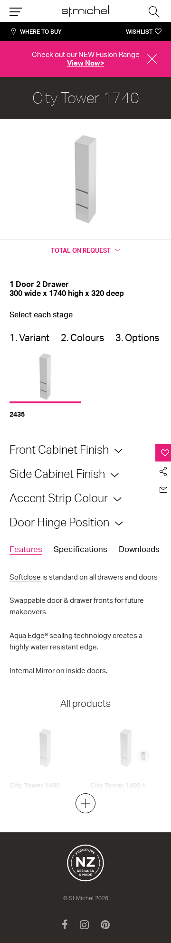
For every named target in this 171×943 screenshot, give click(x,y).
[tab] (26, 549)
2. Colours (82, 337)
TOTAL (81, 250)
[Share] (163, 471)
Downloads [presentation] (139, 549)
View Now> (85, 62)
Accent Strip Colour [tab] (59, 498)
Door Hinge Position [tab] (59, 522)
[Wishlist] (163, 452)
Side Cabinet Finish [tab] (57, 474)
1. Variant (29, 337)
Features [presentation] (26, 549)
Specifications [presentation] (80, 549)
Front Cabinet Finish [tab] (59, 449)
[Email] (163, 489)
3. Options (137, 337)
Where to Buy (41, 31)
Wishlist (139, 31)
